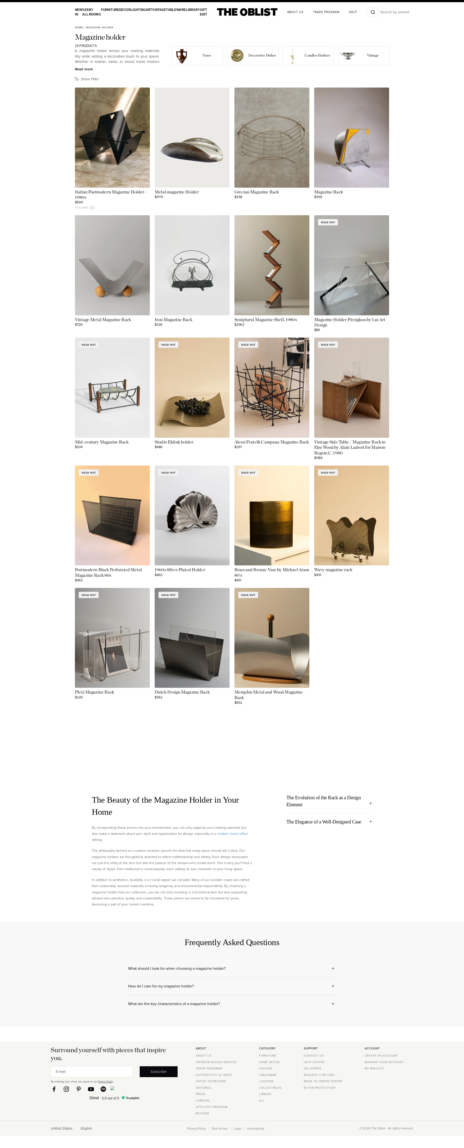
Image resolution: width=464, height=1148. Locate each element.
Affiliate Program (211, 1107)
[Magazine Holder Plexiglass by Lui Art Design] (351, 265)
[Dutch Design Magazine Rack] (192, 638)
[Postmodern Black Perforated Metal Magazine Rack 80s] (112, 515)
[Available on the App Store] (134, 1089)
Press (200, 1094)
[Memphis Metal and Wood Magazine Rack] (271, 638)
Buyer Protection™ (320, 1088)
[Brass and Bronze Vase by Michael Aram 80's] (271, 515)
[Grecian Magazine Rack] (271, 137)
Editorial (204, 1088)
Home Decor (269, 1062)
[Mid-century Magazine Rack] (112, 387)
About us (285, 12)
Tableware (168, 9)
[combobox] (362, 12)
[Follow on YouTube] (91, 1089)
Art (143, 9)
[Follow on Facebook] (54, 1089)
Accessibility (255, 1128)
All (262, 1100)
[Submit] (362, 12)
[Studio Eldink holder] (192, 387)
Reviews (202, 1113)
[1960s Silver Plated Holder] (192, 515)
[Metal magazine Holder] (192, 137)
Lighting (133, 9)
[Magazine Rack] (351, 137)
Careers (203, 1100)
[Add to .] (141, 96)
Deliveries (312, 1068)
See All (84, 12)
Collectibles (270, 1088)
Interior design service (216, 1062)
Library (183, 9)
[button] (92, 207)
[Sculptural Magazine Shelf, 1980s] (271, 265)
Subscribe (159, 1071)
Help (343, 12)
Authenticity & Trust (214, 1075)
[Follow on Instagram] (66, 1089)
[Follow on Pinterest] (78, 1089)
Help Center (314, 1062)
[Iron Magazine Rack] (192, 265)
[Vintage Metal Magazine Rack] (112, 265)
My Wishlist (374, 1068)
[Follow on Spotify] (103, 1089)
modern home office (232, 833)
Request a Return (319, 1075)
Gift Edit (193, 12)
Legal (237, 1128)
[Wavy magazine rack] (351, 515)
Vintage (153, 9)
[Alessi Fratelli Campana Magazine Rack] (271, 387)
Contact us (314, 1055)
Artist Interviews (211, 1081)
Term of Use (220, 1128)
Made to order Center (323, 1081)
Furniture (107, 9)
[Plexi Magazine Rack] (112, 638)
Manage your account (384, 1062)
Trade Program (316, 12)
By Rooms (93, 12)
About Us (203, 1055)
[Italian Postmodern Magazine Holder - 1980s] (112, 137)
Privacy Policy (105, 1081)
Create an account (381, 1055)
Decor (121, 9)
